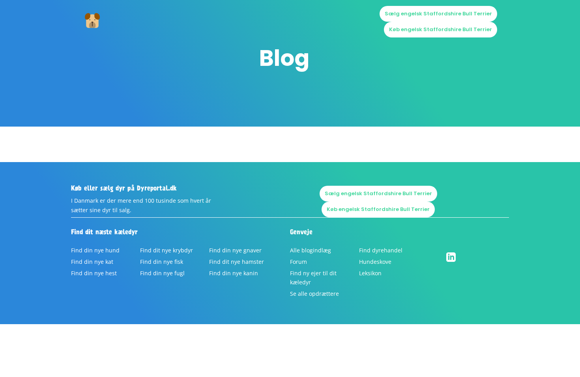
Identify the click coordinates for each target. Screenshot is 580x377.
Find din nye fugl (162, 273)
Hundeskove (375, 261)
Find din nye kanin (233, 273)
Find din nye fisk (161, 261)
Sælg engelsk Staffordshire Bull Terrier (438, 13)
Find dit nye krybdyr (166, 250)
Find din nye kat (92, 261)
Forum (298, 261)
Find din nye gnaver (235, 250)
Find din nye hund (95, 250)
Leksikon (370, 273)
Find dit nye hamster (236, 261)
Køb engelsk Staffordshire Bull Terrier (440, 29)
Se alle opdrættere (314, 293)
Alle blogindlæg (310, 250)
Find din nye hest (94, 273)
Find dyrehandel (380, 250)
